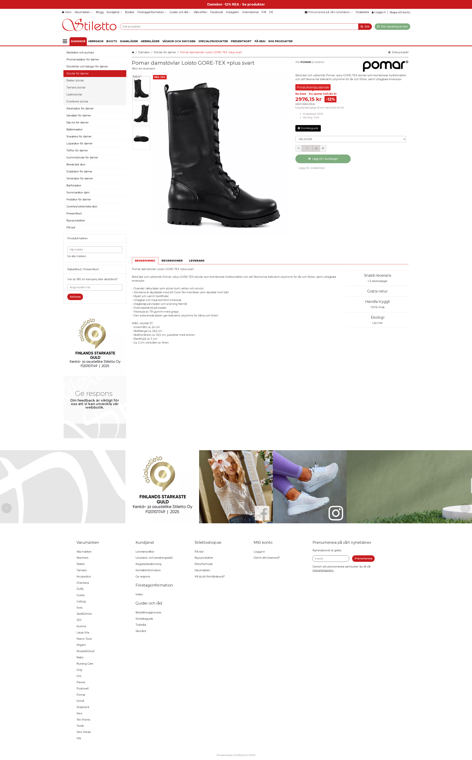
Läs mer (377, 323)
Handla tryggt (377, 301)
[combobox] (246, 26)
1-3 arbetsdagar (377, 281)
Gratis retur (377, 291)
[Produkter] (65, 41)
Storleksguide (309, 128)
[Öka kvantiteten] (323, 148)
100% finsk (378, 307)
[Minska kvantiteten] (298, 148)
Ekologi (377, 317)
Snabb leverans (377, 275)
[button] (143, 68)
